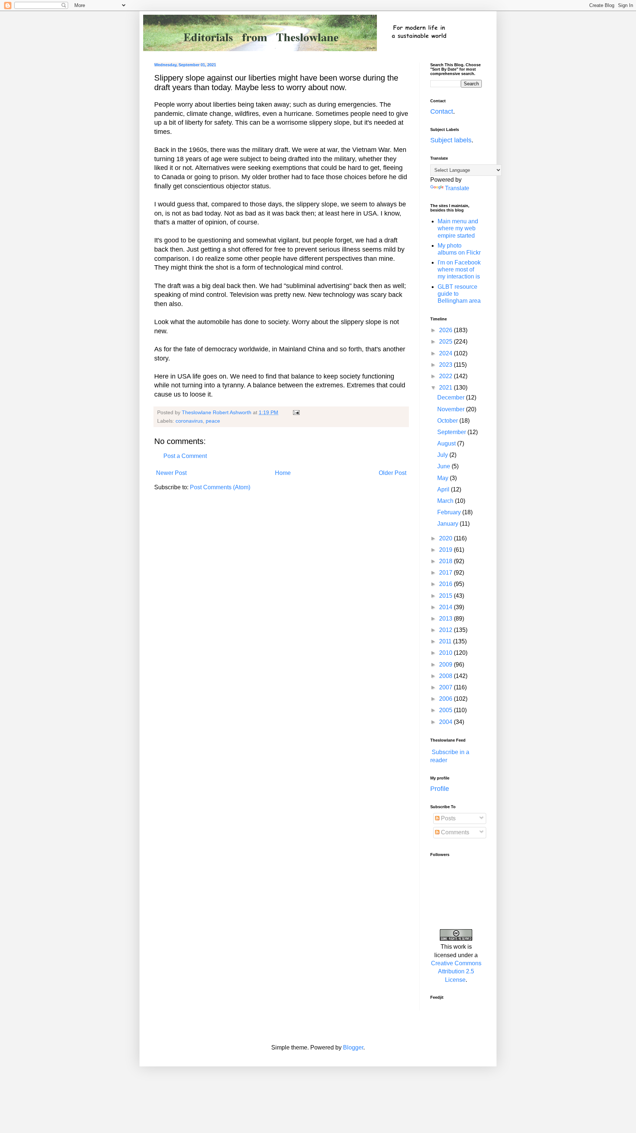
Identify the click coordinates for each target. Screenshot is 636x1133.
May (443, 478)
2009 (446, 664)
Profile (439, 788)
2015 (446, 596)
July (443, 455)
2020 (446, 538)
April (444, 489)
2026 (446, 330)
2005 (446, 710)
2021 (446, 387)
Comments (454, 832)
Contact (441, 111)
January (448, 524)
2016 (446, 584)
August (447, 443)
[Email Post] (295, 412)
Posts (447, 818)
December (451, 397)
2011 (446, 641)
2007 (446, 687)
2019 (446, 550)
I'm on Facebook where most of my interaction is (459, 269)
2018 (446, 561)
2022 (446, 376)
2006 (446, 699)
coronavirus (189, 421)
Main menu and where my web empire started (458, 228)
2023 (446, 365)
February (449, 512)
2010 (446, 653)
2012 (446, 630)
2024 (446, 353)
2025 (446, 341)
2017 (446, 572)
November (451, 409)
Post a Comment (185, 456)
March (446, 501)
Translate (457, 188)
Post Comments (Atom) (220, 487)
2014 (446, 607)
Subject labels (450, 140)
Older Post (392, 473)
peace (213, 421)
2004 (446, 722)
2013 (446, 618)
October (448, 421)
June (444, 466)
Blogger (353, 1047)
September (452, 432)
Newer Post (171, 473)
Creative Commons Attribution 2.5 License (456, 971)
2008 (446, 676)
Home (283, 473)
